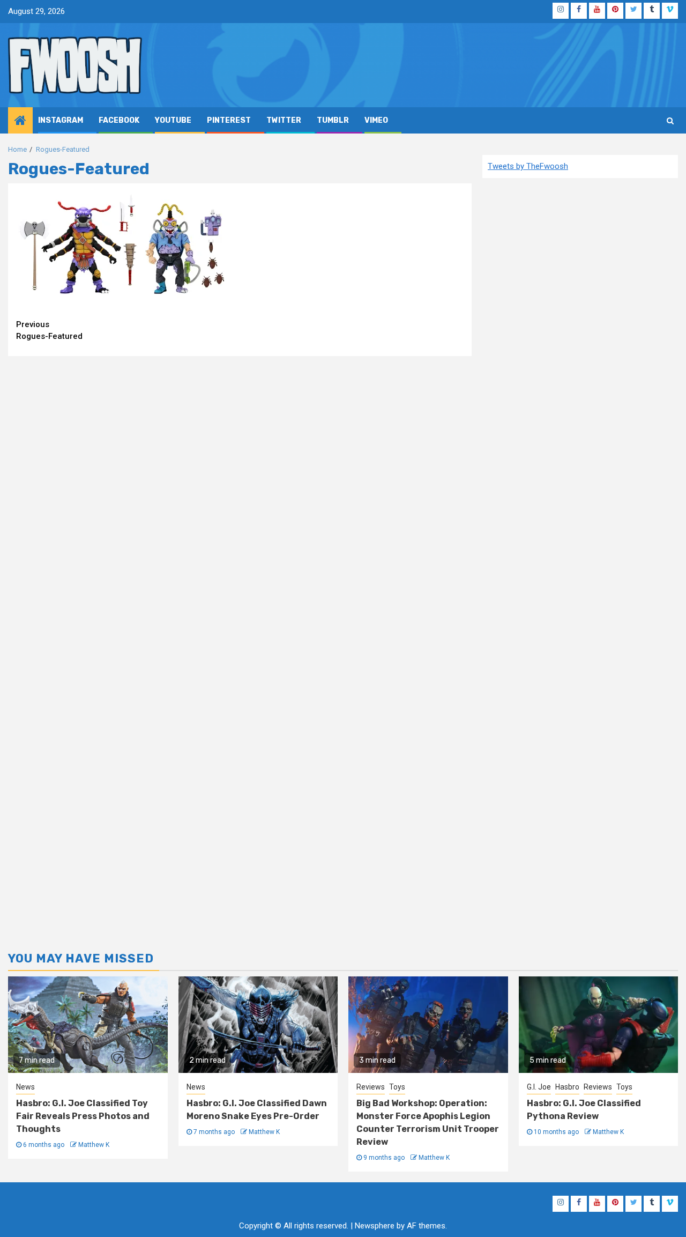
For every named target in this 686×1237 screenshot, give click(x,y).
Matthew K (93, 1145)
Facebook (119, 120)
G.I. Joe (539, 1087)
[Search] (670, 120)
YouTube (173, 120)
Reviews (370, 1087)
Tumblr (333, 120)
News (25, 1087)
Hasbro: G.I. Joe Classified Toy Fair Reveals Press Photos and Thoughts (83, 1116)
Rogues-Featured (49, 331)
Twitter (283, 120)
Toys (397, 1087)
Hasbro (567, 1087)
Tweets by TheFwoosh (528, 166)
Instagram (60, 120)
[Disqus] (240, 502)
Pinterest (229, 120)
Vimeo (376, 120)
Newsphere (374, 1226)
